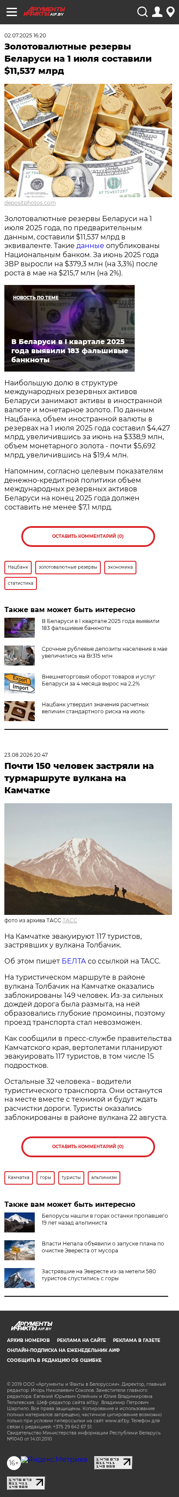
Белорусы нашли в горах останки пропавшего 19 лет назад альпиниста (105, 1219)
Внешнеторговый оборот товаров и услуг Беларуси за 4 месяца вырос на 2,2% (99, 680)
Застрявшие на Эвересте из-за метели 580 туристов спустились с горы (99, 1275)
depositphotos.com (30, 202)
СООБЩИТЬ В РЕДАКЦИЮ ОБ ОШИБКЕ (54, 1360)
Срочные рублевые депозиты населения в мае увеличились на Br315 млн (104, 652)
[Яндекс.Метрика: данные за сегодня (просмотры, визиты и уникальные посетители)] (54, 1459)
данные (90, 246)
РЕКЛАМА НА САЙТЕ (81, 1340)
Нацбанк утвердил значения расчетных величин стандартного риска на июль (95, 708)
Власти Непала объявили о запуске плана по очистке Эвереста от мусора (103, 1247)
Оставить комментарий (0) (88, 536)
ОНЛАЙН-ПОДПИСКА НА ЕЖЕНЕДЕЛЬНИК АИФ (63, 1350)
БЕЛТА (74, 961)
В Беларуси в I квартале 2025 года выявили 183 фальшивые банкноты (100, 624)
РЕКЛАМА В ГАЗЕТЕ (136, 1340)
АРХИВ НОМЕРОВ (28, 1340)
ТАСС (70, 920)
